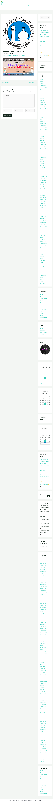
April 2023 (42, 140)
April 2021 (42, 188)
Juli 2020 (42, 207)
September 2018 (44, 250)
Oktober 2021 (43, 178)
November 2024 (43, 111)
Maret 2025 (42, 102)
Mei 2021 (42, 186)
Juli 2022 (42, 159)
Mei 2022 (42, 163)
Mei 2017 (42, 281)
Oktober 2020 (43, 201)
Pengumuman (43, 309)
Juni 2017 (42, 279)
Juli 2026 (42, 79)
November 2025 (43, 87)
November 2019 (43, 222)
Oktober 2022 (43, 153)
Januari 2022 (43, 172)
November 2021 (43, 176)
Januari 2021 (43, 195)
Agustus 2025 (43, 94)
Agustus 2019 (43, 229)
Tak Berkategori (43, 317)
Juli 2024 (42, 117)
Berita (43, 5)
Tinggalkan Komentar (7, 55)
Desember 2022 (43, 148)
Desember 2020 (43, 197)
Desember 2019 (43, 220)
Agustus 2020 (43, 205)
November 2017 (43, 271)
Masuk (41, 328)
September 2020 (44, 203)
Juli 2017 (42, 277)
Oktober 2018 (43, 247)
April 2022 (42, 165)
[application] (17, 5)
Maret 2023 (42, 142)
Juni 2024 (42, 119)
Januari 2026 (43, 83)
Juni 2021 (42, 184)
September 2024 (44, 115)
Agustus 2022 (43, 157)
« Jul (41, 383)
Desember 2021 (43, 174)
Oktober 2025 (43, 89)
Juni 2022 (42, 161)
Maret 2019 (42, 237)
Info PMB (22, 5)
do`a (41, 296)
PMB (41, 311)
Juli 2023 (42, 134)
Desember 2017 (43, 269)
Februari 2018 (43, 264)
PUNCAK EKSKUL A (44, 48)
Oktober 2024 (43, 113)
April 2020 (42, 212)
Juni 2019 (42, 231)
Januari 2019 (43, 241)
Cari (41, 494)
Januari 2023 (43, 146)
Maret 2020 (42, 214)
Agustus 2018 (43, 252)
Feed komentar (43, 332)
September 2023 (44, 129)
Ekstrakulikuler (43, 298)
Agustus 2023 (43, 132)
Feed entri (42, 330)
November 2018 (43, 245)
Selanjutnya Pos (33, 82)
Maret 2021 (42, 191)
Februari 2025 (43, 104)
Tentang (15, 5)
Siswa (41, 315)
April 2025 (42, 100)
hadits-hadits (43, 305)
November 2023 (43, 127)
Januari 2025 (43, 106)
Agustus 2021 (43, 182)
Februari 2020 (43, 216)
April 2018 (42, 260)
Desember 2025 (43, 85)
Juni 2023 (42, 136)
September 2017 (44, 273)
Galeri (41, 300)
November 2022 (43, 151)
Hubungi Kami (28, 5)
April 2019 (42, 235)
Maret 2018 (42, 262)
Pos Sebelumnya (5, 82)
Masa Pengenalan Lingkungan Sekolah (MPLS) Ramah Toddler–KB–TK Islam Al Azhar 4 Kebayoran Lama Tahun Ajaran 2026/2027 (44, 36)
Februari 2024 (43, 123)
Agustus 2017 (43, 275)
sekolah (41, 313)
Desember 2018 (43, 243)
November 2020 (43, 199)
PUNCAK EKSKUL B (44, 50)
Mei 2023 (42, 138)
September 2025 (44, 92)
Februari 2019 (43, 239)
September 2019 (44, 226)
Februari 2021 (43, 193)
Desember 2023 (43, 125)
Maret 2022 (42, 167)
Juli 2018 (42, 254)
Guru (41, 302)
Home (10, 5)
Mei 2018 (42, 258)
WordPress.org (43, 334)
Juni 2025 (42, 98)
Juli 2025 (42, 96)
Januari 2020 (43, 218)
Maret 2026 (42, 81)
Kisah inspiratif (43, 307)
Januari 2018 (43, 266)
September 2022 (44, 155)
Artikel (14, 55)
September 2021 (44, 180)
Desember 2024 (43, 108)
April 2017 (42, 283)
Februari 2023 (43, 144)
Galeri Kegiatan (36, 5)
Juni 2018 (42, 256)
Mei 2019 (42, 233)
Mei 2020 (42, 210)
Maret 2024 (42, 121)
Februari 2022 (43, 170)
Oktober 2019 (43, 224)
